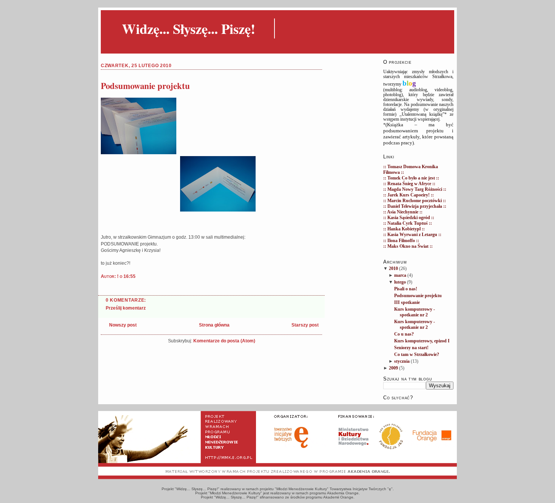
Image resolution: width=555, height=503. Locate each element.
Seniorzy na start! (411, 347)
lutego (400, 282)
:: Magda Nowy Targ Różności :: (414, 189)
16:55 (129, 276)
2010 (393, 268)
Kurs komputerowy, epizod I (422, 341)
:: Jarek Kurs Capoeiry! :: (408, 195)
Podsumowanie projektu (145, 85)
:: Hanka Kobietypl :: (404, 229)
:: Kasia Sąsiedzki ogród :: (408, 217)
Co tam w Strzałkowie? (416, 354)
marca (400, 275)
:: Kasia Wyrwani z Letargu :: (412, 234)
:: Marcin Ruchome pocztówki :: (414, 200)
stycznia (402, 361)
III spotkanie (407, 302)
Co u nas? (404, 334)
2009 (393, 368)
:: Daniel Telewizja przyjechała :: (414, 206)
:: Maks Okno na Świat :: (408, 246)
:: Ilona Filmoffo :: (401, 240)
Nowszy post (123, 325)
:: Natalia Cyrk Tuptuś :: (407, 223)
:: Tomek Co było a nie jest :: (411, 178)
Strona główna (214, 325)
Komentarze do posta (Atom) (224, 341)
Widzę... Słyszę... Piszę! (188, 28)
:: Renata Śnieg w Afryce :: (409, 183)
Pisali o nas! (405, 289)
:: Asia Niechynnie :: (402, 212)
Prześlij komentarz (126, 308)
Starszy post (305, 325)
